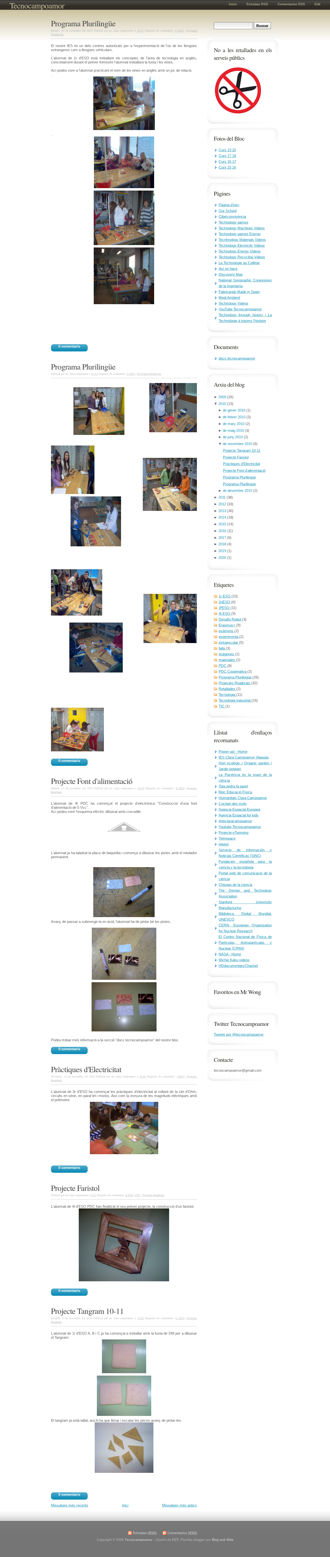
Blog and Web (222, 1540)
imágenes (227, 654)
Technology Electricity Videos (242, 245)
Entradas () (145, 1533)
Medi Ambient (229, 297)
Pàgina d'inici (229, 205)
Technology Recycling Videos (242, 257)
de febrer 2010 (234, 417)
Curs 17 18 (227, 156)
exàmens (226, 631)
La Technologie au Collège (239, 263)
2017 (222, 537)
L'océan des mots (233, 804)
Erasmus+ (227, 625)
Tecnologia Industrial (235, 700)
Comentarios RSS (291, 4)
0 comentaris (69, 346)
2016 (222, 531)
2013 (222, 511)
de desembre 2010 (238, 490)
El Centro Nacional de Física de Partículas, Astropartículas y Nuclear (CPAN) (245, 942)
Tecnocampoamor (37, 5)
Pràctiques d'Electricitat (241, 464)
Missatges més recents (69, 1505)
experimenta (229, 637)
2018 (222, 544)
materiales (227, 660)
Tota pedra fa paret (233, 786)
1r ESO (225, 596)
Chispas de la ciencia (235, 885)
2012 (222, 504)
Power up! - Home (233, 751)
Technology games (233, 222)
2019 (222, 551)
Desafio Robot (230, 619)
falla (222, 648)
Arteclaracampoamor (235, 821)
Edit (317, 4)
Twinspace (227, 838)
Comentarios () (182, 1533)
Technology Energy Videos (240, 251)
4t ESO (225, 613)
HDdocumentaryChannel (238, 966)
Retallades (227, 689)
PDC (223, 666)
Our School (228, 211)
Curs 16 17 (227, 161)
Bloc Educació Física (235, 792)
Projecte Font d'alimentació (244, 470)
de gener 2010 (234, 410)
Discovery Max (231, 274)
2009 (222, 397)
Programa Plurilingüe (239, 477)
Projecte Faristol (236, 457)
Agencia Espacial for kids (238, 815)
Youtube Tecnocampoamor (240, 827)
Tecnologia (227, 695)
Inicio (233, 4)
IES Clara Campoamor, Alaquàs (244, 757)
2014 (222, 517)
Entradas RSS (257, 4)
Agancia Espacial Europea (239, 809)
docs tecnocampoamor (237, 358)
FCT (175, 1540)
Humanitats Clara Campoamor (243, 798)
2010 (222, 404)
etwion (224, 844)
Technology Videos (233, 303)
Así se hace (228, 269)
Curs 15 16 (227, 167)
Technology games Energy (240, 234)
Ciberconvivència (232, 216)
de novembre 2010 (238, 444)
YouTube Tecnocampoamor (240, 309)
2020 (222, 558)
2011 (222, 497)
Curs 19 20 (227, 150)
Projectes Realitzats (235, 683)
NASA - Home (230, 954)
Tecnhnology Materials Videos (242, 240)
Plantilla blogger (192, 1540)
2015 (222, 524)
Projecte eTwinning (233, 832)
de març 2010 (234, 424)
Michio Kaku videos (234, 960)
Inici (125, 1505)
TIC (222, 706)
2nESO (225, 602)
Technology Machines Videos (242, 228)
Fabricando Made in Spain (239, 292)
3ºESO (224, 608)
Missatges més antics (179, 1505)
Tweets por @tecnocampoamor (239, 1034)
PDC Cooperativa (233, 671)
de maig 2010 (234, 430)
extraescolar (229, 642)
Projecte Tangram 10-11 (241, 450)
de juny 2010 (233, 437)
